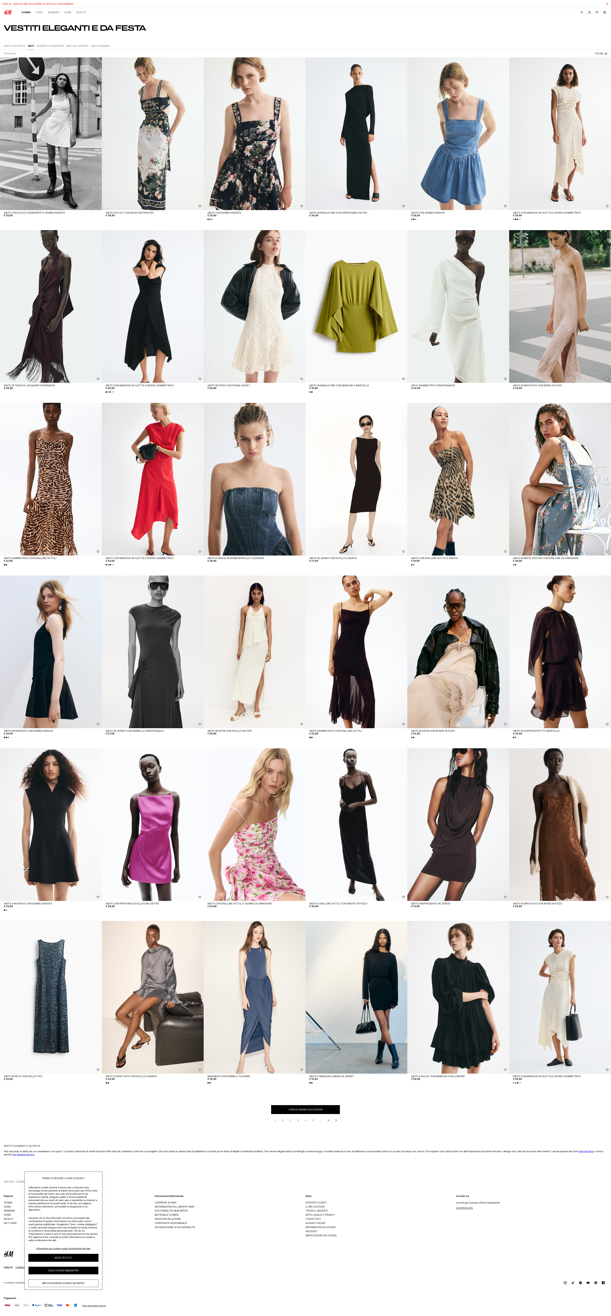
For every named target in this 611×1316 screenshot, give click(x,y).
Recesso (311, 1231)
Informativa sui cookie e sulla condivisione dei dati (63, 1248)
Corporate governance (171, 1223)
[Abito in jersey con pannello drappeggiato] (153, 652)
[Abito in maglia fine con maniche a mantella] (356, 306)
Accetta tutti (63, 1257)
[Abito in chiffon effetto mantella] (560, 652)
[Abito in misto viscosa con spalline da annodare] (560, 479)
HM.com (9, 1181)
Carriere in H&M (165, 1202)
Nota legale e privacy (320, 1214)
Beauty (81, 12)
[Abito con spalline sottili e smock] (458, 479)
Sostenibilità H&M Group (171, 1210)
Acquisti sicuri (315, 1223)
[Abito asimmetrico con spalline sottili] (51, 479)
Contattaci (313, 1219)
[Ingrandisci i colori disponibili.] (210, 219)
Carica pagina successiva (305, 1109)
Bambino (53, 12)
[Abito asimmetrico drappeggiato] (458, 306)
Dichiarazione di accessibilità (175, 1227)
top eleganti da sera (23, 1154)
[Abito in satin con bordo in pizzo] (458, 652)
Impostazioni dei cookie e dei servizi (63, 1283)
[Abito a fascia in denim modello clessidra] (255, 479)
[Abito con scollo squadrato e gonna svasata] (51, 133)
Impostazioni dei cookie (321, 1235)
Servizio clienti (316, 1202)
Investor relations (168, 1219)
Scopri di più (464, 1208)
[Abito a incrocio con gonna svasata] (51, 824)
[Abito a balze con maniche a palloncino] (458, 997)
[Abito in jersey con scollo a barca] (356, 479)
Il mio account (315, 1206)
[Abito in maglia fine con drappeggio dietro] (356, 133)
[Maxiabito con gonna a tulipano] (255, 997)
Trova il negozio (317, 1210)
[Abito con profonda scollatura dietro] (153, 824)
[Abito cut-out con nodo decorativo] (153, 133)
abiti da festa (586, 1151)
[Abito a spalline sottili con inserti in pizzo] (356, 824)
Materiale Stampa (167, 1214)
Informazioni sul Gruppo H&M (174, 1206)
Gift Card (10, 1223)
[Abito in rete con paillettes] (51, 997)
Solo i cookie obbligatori (63, 1270)
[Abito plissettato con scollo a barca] (153, 997)
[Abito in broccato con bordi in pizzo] (560, 306)
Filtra (599, 53)
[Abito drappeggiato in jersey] (458, 824)
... (321, 1120)
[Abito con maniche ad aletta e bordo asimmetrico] (560, 133)
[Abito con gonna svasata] (255, 133)
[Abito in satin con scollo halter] (255, 652)
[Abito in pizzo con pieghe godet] (255, 306)
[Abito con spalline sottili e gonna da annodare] (255, 824)
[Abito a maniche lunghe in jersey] (356, 997)
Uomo (39, 12)
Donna (26, 12)
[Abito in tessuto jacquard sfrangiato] (51, 306)
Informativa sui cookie (321, 1227)
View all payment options (94, 1306)
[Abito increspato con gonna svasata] (51, 652)
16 (328, 1120)
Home (67, 12)
